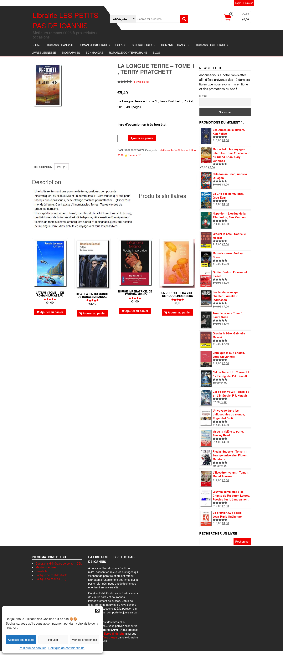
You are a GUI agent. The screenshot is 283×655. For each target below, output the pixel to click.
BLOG (156, 52)
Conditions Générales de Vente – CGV (59, 563)
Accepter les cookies (21, 639)
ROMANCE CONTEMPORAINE (128, 52)
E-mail (203, 96)
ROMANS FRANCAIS (60, 45)
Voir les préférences (84, 639)
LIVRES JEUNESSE (44, 52)
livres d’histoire (114, 633)
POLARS (120, 45)
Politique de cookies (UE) (51, 579)
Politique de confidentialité (66, 648)
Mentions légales (46, 567)
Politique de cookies (32, 648)
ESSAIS (36, 45)
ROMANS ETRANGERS (175, 45)
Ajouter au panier (142, 138)
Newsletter (42, 571)
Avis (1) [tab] (61, 167)
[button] (97, 611)
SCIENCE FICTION (143, 45)
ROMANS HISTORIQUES (94, 45)
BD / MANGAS (94, 52)
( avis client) (141, 82)
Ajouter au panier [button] (51, 312)
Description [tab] (43, 167)
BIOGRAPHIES (71, 52)
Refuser (53, 639)
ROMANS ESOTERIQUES (212, 45)
